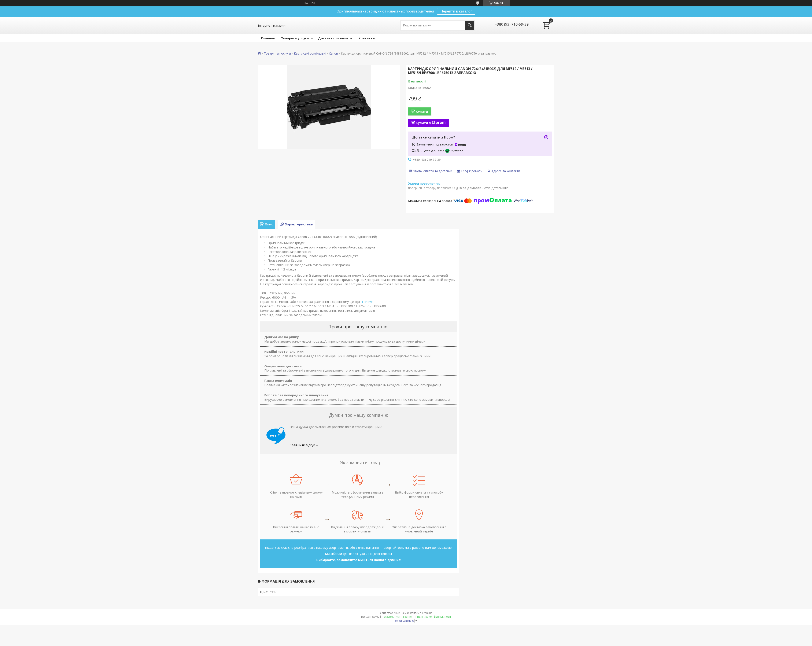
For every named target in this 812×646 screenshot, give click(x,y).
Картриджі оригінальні (310, 53)
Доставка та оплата (335, 38)
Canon (333, 53)
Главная (268, 38)
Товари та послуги (277, 53)
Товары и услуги (295, 38)
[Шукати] (469, 25)
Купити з (423, 123)
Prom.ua (427, 613)
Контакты (366, 38)
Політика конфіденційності (434, 617)
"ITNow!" (367, 301)
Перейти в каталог (456, 11)
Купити (422, 111)
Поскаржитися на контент (398, 617)
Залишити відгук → (304, 445)
